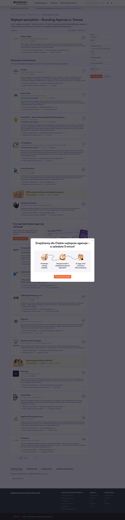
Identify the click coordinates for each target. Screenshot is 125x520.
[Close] (92, 240)
